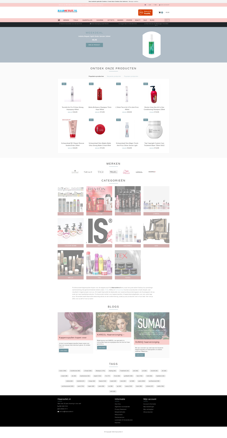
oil (132, 381)
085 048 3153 (63, 406)
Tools (75, 20)
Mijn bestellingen (148, 406)
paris (142, 381)
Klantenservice (119, 417)
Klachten (117, 422)
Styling (112, 370)
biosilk (154, 370)
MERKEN (66, 20)
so (110, 386)
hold (149, 376)
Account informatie (149, 404)
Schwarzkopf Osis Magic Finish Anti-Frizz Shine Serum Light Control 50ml (127, 145)
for (107, 376)
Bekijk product (94, 45)
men (123, 381)
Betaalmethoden (120, 412)
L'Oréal (106, 290)
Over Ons (118, 404)
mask (113, 381)
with (112, 391)
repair (91, 386)
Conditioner (75, 370)
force (117, 376)
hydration (160, 376)
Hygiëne (129, 20)
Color (62, 370)
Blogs (152, 20)
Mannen (120, 20)
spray (128, 386)
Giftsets (111, 20)
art (144, 370)
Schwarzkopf (119, 290)
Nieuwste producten (114, 76)
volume (149, 386)
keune (102, 381)
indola (69, 381)
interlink (80, 381)
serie (101, 386)
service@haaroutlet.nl (66, 411)
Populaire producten (96, 76)
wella (160, 386)
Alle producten (148, 412)
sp (119, 386)
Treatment (124, 370)
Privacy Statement (120, 409)
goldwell (128, 376)
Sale (145, 20)
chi (164, 370)
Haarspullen (87, 20)
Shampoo (100, 370)
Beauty (137, 20)
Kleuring (100, 20)
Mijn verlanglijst (148, 409)
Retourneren (119, 414)
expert (97, 376)
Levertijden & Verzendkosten (124, 420)
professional (154, 381)
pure (81, 386)
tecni (139, 386)
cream (64, 376)
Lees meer (63, 350)
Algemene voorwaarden (122, 406)
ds (74, 376)
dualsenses (85, 376)
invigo (92, 381)
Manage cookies (133, 1)
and (135, 370)
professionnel (68, 386)
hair (139, 376)
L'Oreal (88, 370)
